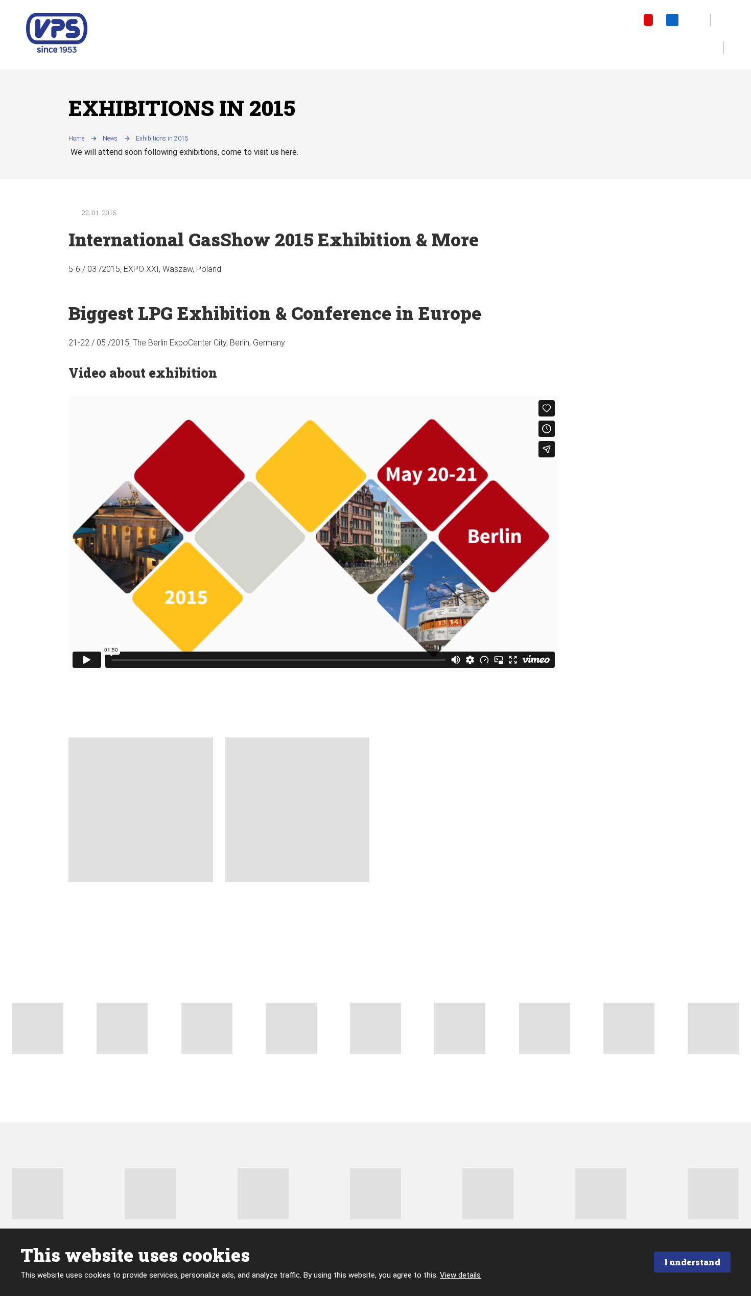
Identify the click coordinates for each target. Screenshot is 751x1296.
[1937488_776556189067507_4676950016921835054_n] (140, 809)
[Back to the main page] (57, 32)
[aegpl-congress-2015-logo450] (297, 809)
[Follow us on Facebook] (625, 20)
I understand (692, 1262)
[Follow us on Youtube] (648, 19)
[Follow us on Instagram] (696, 20)
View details (460, 1275)
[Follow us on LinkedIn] (672, 19)
